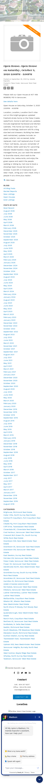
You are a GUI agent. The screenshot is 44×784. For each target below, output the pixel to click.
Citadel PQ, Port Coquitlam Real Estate (20, 524)
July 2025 (7, 245)
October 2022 (9, 329)
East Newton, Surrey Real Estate (17, 555)
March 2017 (8, 490)
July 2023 (7, 303)
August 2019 (8, 421)
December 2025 (10, 231)
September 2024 (10, 274)
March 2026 (8, 225)
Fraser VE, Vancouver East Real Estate (19, 564)
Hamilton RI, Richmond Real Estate (18, 581)
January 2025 (9, 263)
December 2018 (10, 444)
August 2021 (8, 354)
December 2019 (10, 409)
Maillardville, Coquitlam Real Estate (18, 598)
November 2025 (10, 234)
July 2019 (7, 424)
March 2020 (8, 401)
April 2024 (7, 288)
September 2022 (10, 332)
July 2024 (7, 280)
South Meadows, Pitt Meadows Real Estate (21, 630)
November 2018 (10, 446)
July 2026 (7, 214)
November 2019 (10, 412)
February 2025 (9, 260)
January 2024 (9, 297)
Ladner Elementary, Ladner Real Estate (20, 593)
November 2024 (10, 268)
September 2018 (10, 452)
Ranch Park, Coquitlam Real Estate (18, 618)
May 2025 (7, 251)
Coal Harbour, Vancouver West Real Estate (21, 532)
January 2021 (9, 375)
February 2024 (9, 294)
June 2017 (8, 481)
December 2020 (10, 378)
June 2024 (8, 283)
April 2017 (7, 487)
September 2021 (10, 352)
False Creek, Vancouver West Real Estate (21, 561)
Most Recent (8, 208)
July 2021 (7, 357)
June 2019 (7, 426)
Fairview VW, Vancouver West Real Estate (21, 558)
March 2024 (8, 291)
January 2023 (9, 320)
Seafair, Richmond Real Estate (16, 627)
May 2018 (7, 464)
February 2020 (9, 403)
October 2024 (9, 271)
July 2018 (7, 458)
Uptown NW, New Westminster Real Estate (21, 644)
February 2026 (9, 228)
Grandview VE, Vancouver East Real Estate (21, 578)
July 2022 (7, 337)
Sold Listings (9, 200)
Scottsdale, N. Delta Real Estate (17, 624)
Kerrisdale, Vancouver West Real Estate (20, 587)
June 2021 (7, 360)
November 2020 (10, 380)
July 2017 (7, 478)
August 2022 (9, 334)
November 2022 (10, 326)
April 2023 (7, 311)
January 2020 (9, 406)
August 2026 (9, 211)
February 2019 (9, 438)
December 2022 (10, 323)
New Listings (9, 194)
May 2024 (7, 286)
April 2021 (7, 366)
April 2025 (7, 254)
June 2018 (7, 461)
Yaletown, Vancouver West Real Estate (19, 659)
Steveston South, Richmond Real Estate (20, 633)
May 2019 (7, 429)
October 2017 (9, 472)
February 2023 (9, 317)
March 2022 (8, 343)
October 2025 (9, 237)
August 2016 (8, 504)
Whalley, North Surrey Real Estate (18, 656)
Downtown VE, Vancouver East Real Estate (21, 547)
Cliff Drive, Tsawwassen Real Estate (18, 527)
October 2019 (9, 415)
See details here (10, 101)
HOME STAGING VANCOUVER (16, 584)
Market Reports (10, 191)
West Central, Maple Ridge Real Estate (19, 653)
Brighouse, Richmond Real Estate (17, 512)
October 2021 (9, 349)
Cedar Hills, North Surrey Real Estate (19, 515)
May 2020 (7, 398)
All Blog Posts (9, 188)
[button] (14, 673)
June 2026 (8, 217)
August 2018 (8, 455)
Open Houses (9, 197)
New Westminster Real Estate (16, 604)
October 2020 (9, 383)
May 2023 (7, 309)
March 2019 (8, 435)
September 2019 (10, 418)
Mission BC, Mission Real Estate (16, 601)
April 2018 (7, 467)
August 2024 (9, 277)
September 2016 (10, 501)
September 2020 (10, 386)
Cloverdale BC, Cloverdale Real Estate (19, 529)
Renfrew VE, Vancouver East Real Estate (20, 621)
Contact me (22, 697)
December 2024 (10, 265)
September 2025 (10, 240)
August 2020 (9, 389)
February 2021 (9, 372)
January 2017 (9, 492)
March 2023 (8, 314)
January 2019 (9, 441)
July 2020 (7, 392)
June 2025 (8, 248)
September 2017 (10, 475)
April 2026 (7, 222)
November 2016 (10, 498)
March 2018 (8, 469)
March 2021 (8, 369)
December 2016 (10, 495)
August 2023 (9, 300)
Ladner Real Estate (11, 595)
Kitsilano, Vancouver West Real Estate (19, 590)
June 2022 (8, 340)
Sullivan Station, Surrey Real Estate (18, 636)
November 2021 (10, 346)
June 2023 (8, 306)
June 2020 (8, 395)
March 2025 (8, 257)
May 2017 (7, 484)
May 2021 (7, 363)
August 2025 (9, 242)
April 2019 (7, 432)
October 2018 (9, 449)
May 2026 (7, 219)
